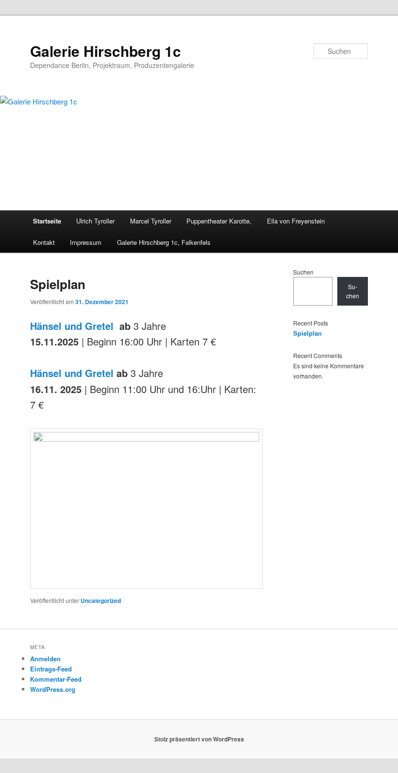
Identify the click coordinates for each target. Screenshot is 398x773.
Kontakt (44, 242)
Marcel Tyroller (150, 220)
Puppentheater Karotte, (218, 220)
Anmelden (45, 658)
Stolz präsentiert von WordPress (199, 739)
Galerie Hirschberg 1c (105, 50)
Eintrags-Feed (51, 668)
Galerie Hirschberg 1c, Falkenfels (164, 242)
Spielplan (57, 284)
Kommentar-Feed (56, 679)
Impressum (85, 242)
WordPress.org (52, 689)
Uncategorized (101, 600)
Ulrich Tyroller (95, 220)
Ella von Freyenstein (296, 220)
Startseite (47, 220)
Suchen (303, 272)
